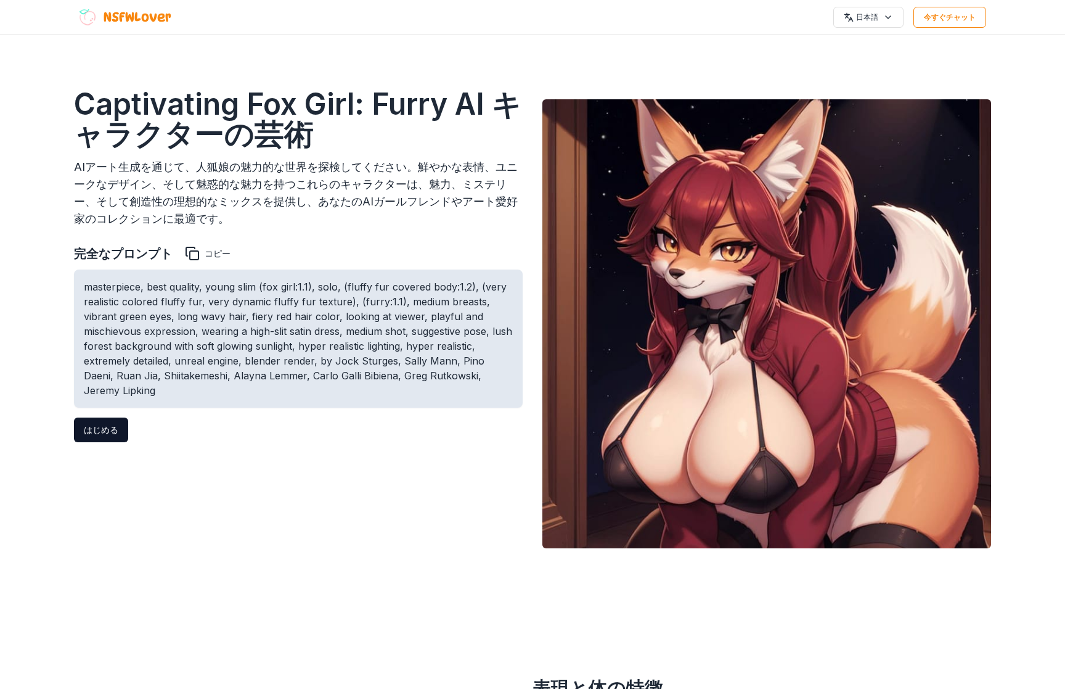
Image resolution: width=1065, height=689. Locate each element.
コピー (218, 253)
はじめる (101, 429)
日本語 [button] (867, 17)
